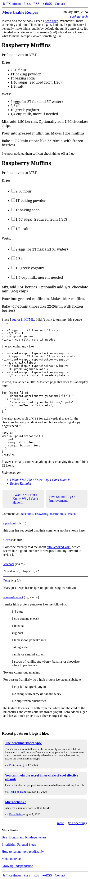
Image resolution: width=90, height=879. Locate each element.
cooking (75, 16)
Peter (6, 580)
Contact (60, 3)
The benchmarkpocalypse (23, 743)
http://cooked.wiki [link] (59, 547)
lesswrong (41, 514)
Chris (6, 540)
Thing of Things (18, 791)
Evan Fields (16, 814)
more (60, 823)
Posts (27, 3)
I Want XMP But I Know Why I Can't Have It (40, 480)
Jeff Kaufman (12, 3)
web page (51, 21)
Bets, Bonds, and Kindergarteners (24, 837)
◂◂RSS (47, 3)
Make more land (12, 859)
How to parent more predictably (23, 851)
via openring (77, 823)
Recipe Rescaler (20, 483)
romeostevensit (13, 597)
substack (70, 514)
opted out (9, 523)
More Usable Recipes (20, 12)
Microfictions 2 (15, 802)
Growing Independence (17, 866)
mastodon (56, 514)
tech (85, 16)
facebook (27, 514)
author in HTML (23, 319)
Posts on (14, 765)
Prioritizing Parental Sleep (19, 844)
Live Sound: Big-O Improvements (66, 498)
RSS (36, 3)
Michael (8, 564)
